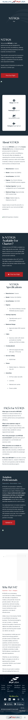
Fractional (9, 685)
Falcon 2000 (10, 691)
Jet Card (3, 689)
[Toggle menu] (24, 717)
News (23, 687)
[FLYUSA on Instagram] (18, 699)
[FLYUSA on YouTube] (13, 699)
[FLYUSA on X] (22, 699)
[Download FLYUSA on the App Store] (8, 704)
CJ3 (8, 689)
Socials (23, 691)
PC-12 (8, 687)
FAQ (23, 693)
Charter (3, 685)
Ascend (3, 687)
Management (17, 685)
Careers (24, 689)
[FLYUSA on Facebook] (5, 699)
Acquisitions (17, 687)
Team (23, 685)
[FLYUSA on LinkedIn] (9, 699)
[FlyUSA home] (14, 717)
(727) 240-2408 (14, 709)
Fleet (14, 21)
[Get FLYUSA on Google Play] (19, 704)
